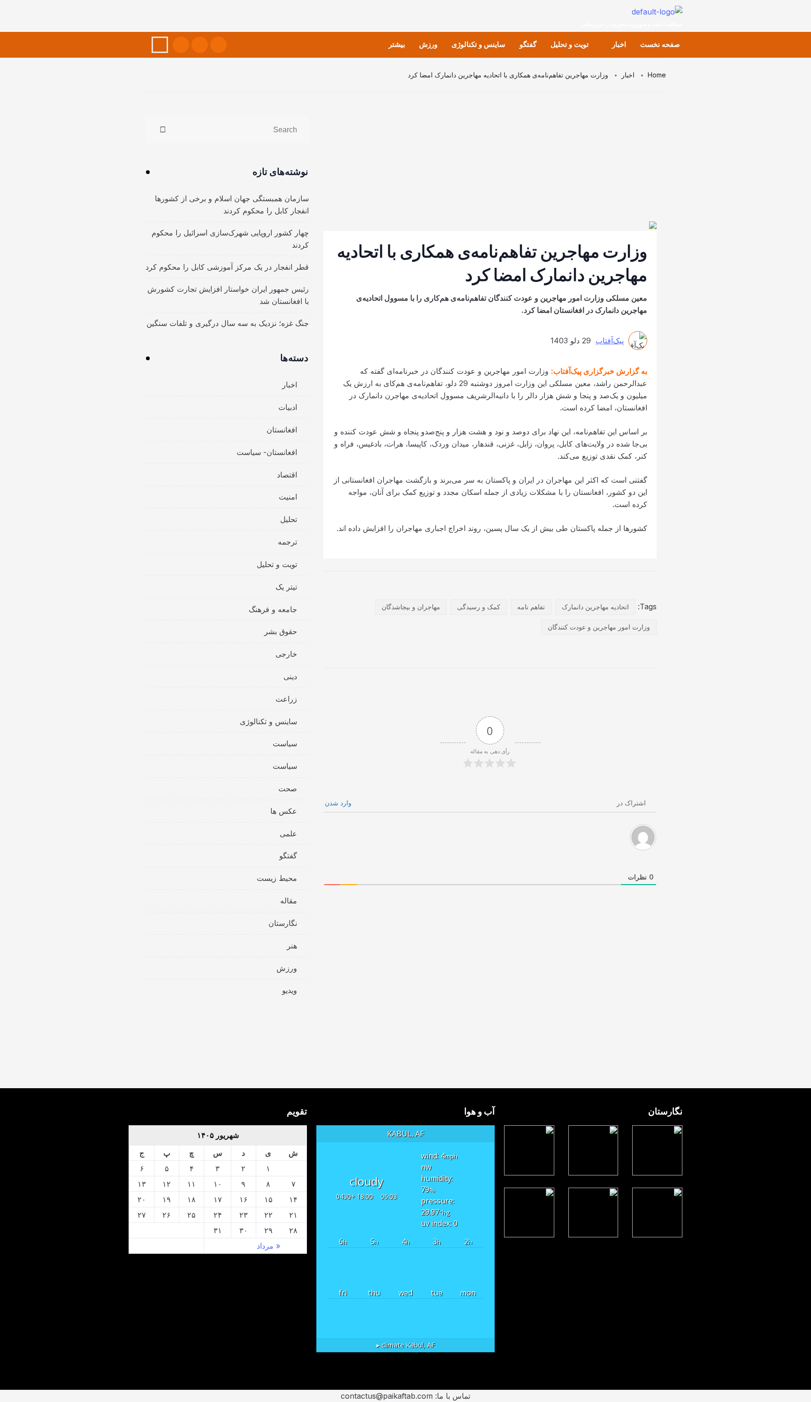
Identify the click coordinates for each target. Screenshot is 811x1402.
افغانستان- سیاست (267, 452)
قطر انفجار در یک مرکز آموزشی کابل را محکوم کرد (227, 267)
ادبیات (287, 407)
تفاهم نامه (531, 607)
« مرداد (268, 1245)
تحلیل (288, 519)
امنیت (288, 496)
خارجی (286, 654)
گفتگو (528, 44)
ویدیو (289, 990)
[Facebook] (218, 45)
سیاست (285, 743)
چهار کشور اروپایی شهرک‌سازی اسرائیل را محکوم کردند (230, 239)
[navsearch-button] (160, 45)
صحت (287, 788)
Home (657, 75)
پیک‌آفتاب (610, 340)
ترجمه (287, 541)
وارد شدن (339, 803)
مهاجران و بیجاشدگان (411, 607)
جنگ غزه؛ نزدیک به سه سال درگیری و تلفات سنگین (227, 323)
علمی (288, 833)
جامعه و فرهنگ (273, 609)
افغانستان (282, 429)
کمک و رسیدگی (478, 607)
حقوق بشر (280, 631)
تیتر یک (286, 586)
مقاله (288, 900)
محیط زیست (277, 878)
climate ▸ (405, 1345)
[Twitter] (199, 45)
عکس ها (283, 811)
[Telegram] (181, 45)
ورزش (428, 44)
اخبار (619, 44)
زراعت (286, 699)
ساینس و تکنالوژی (478, 44)
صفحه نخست (660, 44)
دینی (290, 676)
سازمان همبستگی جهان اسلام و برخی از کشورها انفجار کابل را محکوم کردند (232, 204)
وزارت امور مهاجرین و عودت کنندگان (599, 627)
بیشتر (397, 44)
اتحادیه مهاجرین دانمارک (595, 607)
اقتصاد (287, 474)
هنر (292, 945)
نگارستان (282, 923)
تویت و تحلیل (570, 44)
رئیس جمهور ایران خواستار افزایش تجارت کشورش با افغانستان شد (228, 295)
